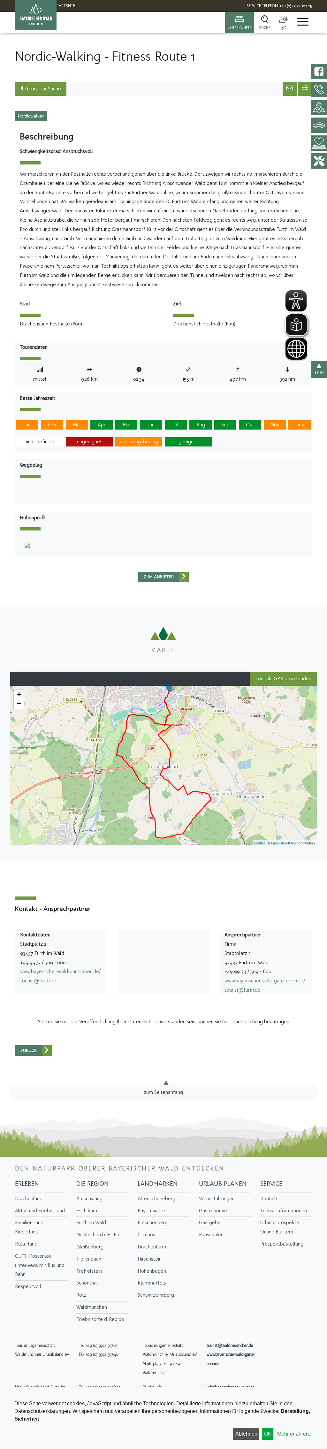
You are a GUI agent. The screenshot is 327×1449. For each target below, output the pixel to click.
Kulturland (26, 1244)
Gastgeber (210, 1222)
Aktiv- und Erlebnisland (40, 1211)
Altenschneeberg (156, 1198)
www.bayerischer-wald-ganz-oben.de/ (60, 971)
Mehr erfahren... (295, 1434)
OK (267, 1434)
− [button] (19, 704)
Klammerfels (152, 1283)
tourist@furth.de (38, 981)
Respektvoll (28, 1286)
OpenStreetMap (283, 842)
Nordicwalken (31, 116)
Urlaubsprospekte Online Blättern (279, 1227)
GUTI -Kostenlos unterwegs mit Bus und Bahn (40, 1265)
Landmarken (158, 1183)
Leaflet (259, 842)
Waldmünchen (91, 1307)
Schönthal (87, 1283)
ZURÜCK (28, 1050)
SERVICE (271, 1183)
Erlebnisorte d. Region (100, 1319)
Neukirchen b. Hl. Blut (99, 1235)
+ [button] (19, 694)
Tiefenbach (88, 1259)
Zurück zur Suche (42, 89)
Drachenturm (152, 1247)
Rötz (81, 1295)
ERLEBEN (27, 1183)
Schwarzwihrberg (156, 1295)
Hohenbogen (152, 1271)
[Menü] (302, 22)
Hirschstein (150, 1259)
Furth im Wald (91, 1222)
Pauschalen (211, 1235)
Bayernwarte (151, 1211)
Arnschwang (89, 1198)
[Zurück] (184, 577)
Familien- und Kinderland (29, 1227)
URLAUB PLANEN (223, 1183)
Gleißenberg (89, 1247)
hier (226, 1021)
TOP (319, 373)
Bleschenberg (153, 1222)
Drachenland (28, 1198)
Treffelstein (89, 1271)
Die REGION (92, 1183)
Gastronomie (213, 1211)
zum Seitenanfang (163, 1092)
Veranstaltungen (217, 1198)
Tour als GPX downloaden (283, 678)
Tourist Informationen (283, 1211)
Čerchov (147, 1235)
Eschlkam (86, 1211)
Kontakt (269, 1198)
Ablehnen (246, 1434)
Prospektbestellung (281, 1244)
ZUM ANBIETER (159, 577)
